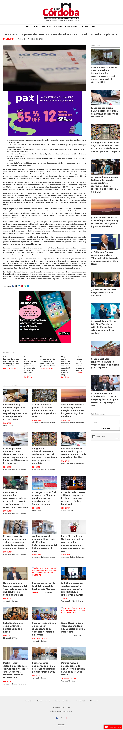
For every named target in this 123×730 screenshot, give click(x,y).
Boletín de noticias (98, 414)
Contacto (28, 701)
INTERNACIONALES (71, 27)
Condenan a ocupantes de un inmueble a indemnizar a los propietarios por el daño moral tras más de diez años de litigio (104, 75)
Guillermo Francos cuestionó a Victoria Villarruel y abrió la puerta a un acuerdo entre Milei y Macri (104, 258)
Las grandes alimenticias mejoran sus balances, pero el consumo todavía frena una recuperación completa (44, 456)
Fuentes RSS (80, 701)
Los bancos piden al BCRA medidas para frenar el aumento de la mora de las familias (73, 453)
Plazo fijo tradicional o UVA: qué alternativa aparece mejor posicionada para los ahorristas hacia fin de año (73, 543)
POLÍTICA (28, 377)
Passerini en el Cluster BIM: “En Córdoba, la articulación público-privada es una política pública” (103, 327)
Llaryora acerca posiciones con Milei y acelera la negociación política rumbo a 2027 (66, 365)
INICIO (28, 27)
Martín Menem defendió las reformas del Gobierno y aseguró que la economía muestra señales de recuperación (15, 670)
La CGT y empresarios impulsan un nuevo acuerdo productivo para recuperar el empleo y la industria (72, 589)
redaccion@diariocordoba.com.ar (61, 711)
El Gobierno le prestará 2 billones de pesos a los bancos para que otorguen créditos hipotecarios (73, 498)
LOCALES (36, 27)
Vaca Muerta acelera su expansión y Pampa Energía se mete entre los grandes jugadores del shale (73, 410)
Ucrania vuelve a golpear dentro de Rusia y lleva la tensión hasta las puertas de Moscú (47, 361)
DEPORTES (36, 593)
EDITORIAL (85, 27)
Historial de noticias (43, 701)
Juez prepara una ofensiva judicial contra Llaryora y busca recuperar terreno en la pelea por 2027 (105, 399)
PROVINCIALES (46, 27)
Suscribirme (105, 429)
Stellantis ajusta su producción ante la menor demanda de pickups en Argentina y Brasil (44, 410)
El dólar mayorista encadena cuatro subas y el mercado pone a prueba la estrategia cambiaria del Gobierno (15, 542)
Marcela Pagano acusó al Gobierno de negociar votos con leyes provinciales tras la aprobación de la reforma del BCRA (105, 184)
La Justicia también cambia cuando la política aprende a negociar (80, 363)
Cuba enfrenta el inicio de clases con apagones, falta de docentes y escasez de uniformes (11, 361)
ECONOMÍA (8, 39)
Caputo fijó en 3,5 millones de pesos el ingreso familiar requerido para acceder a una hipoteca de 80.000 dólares (15, 412)
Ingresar (95, 701)
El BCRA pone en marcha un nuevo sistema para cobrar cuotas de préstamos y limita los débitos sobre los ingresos (15, 456)
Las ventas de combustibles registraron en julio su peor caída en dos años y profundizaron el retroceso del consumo (15, 499)
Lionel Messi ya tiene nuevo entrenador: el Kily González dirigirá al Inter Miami (73, 627)
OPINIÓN (79, 373)
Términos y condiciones (63, 701)
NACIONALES (58, 27)
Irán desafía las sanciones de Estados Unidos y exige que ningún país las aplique (105, 363)
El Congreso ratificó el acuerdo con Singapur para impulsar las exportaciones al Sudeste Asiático (44, 498)
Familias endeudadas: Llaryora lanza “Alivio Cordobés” (103, 293)
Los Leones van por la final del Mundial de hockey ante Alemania (43, 586)
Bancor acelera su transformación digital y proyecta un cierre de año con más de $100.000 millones (30, 365)
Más (93, 27)
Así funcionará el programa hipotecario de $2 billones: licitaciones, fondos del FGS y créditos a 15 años (44, 543)
